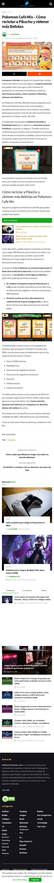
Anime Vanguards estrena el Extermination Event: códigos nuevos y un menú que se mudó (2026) (32, 709)
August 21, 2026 (11, 672)
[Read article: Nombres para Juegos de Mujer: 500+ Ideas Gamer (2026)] (8, 239)
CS (3, 826)
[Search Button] (50, 4)
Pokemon (11, 440)
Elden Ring (6, 840)
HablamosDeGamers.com (12, 765)
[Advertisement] (27, 625)
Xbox (21, 833)
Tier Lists (41, 826)
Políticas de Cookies (20, 869)
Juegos (23, 815)
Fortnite (5, 844)
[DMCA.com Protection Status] (8, 798)
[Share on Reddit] (39, 74)
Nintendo (24, 822)
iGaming (23, 811)
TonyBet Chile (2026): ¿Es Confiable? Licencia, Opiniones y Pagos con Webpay (31, 721)
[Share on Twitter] (14, 74)
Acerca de (5, 869)
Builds (4, 815)
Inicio (4, 12)
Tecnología (42, 822)
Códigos (5, 819)
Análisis (8, 567)
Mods (22, 819)
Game (4, 830)
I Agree (35, 879)
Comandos (6, 822)
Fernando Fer (14, 577)
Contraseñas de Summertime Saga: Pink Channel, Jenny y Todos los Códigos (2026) (32, 598)
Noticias (23, 826)
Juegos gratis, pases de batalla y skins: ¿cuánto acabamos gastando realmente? (25, 666)
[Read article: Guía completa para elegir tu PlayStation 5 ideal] (8, 229)
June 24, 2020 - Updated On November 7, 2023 (21, 38)
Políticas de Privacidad (39, 869)
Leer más (5, 790)
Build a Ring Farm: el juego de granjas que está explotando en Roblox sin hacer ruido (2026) (32, 681)
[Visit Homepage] (27, 4)
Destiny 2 (5, 837)
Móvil (4, 850)
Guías (9, 12)
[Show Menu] (3, 4)
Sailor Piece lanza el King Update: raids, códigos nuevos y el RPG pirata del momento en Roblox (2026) (31, 695)
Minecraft (5, 847)
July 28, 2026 (20, 687)
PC (21, 837)
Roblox (40, 811)
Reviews (23, 852)
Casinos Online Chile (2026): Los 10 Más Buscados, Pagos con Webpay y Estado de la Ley (32, 734)
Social (39, 819)
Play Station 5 (26, 841)
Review (23, 849)
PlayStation (24, 829)
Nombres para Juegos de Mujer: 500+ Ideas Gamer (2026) (31, 237)
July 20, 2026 (21, 232)
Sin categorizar (44, 815)
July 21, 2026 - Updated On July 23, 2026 (30, 727)
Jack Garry (15, 34)
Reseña (23, 845)
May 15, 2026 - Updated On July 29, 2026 (31, 242)
